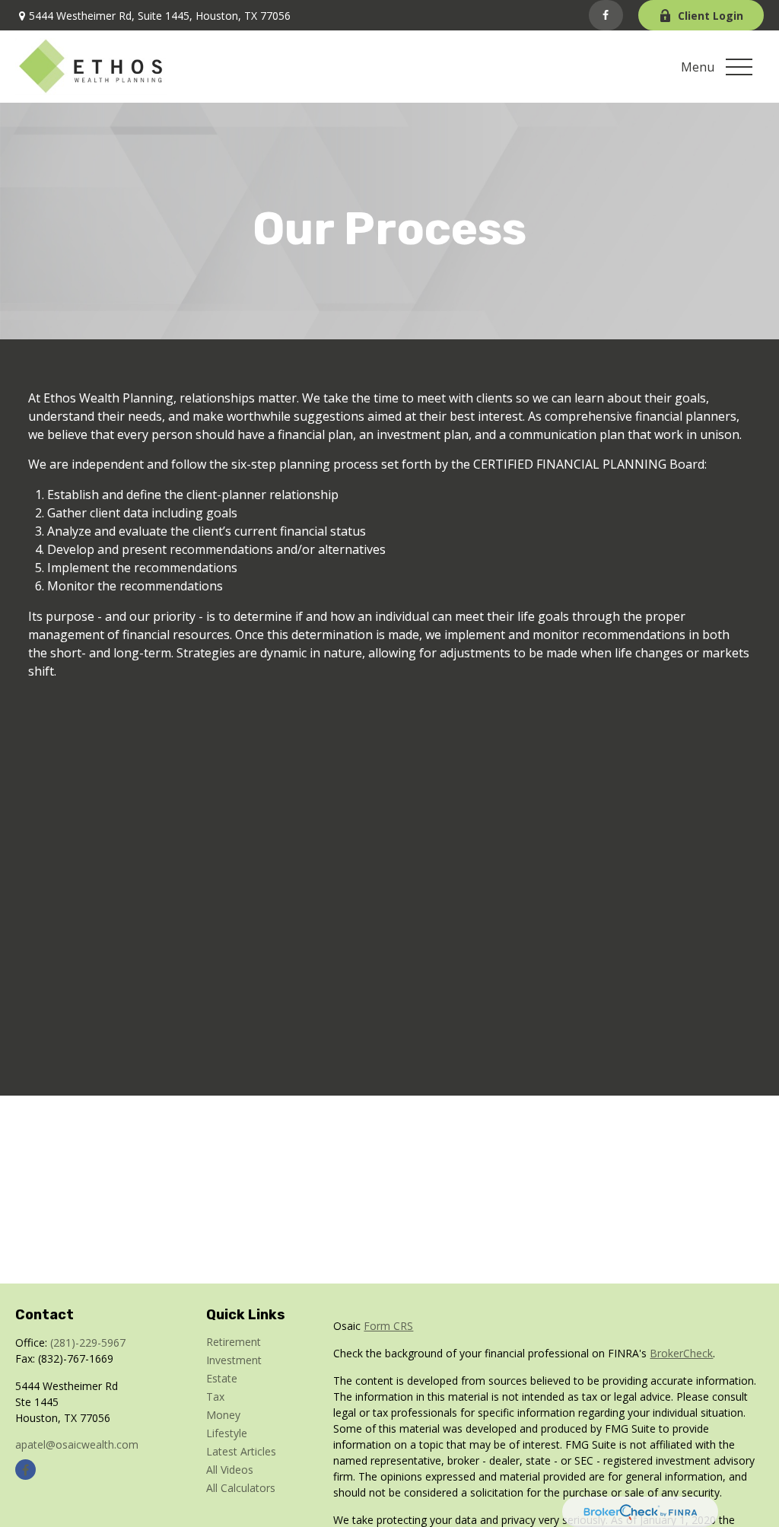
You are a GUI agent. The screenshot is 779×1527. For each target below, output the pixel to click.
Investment (234, 1360)
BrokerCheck (681, 1353)
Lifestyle (226, 1433)
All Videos (229, 1469)
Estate (221, 1378)
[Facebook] (606, 15)
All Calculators (240, 1488)
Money (223, 1415)
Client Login (710, 15)
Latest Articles (241, 1451)
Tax (215, 1396)
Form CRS (388, 1326)
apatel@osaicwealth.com (76, 1444)
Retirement (233, 1342)
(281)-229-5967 (88, 1342)
